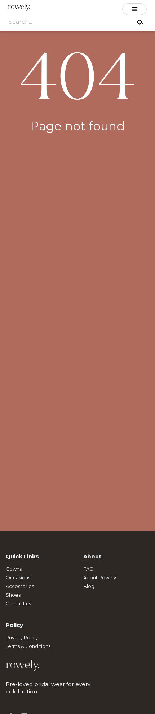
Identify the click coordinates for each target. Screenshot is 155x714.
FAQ (88, 569)
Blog (88, 586)
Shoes (13, 595)
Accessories (20, 586)
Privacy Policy (22, 637)
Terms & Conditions (28, 646)
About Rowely (99, 577)
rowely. (19, 7)
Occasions (18, 577)
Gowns (14, 569)
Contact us (18, 603)
